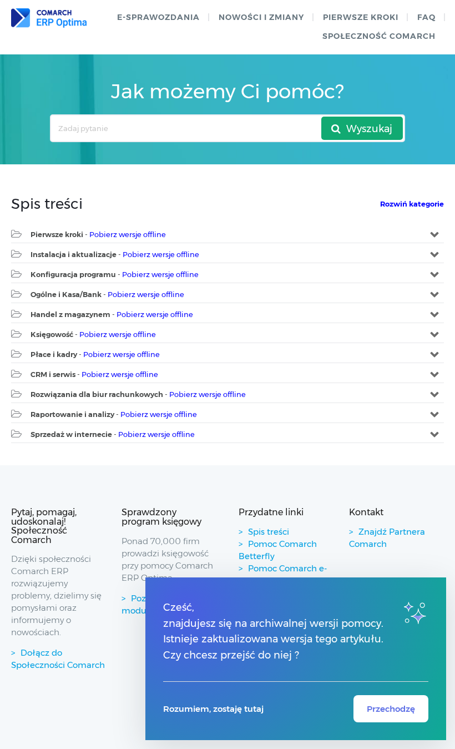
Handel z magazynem (70, 314)
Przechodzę (391, 708)
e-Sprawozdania (158, 17)
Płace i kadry (54, 354)
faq (426, 17)
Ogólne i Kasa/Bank (66, 294)
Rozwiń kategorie (412, 203)
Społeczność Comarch (379, 36)
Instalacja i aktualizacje (74, 254)
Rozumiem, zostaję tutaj (213, 708)
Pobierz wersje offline (127, 234)
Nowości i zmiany (261, 17)
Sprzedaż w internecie (71, 434)
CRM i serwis (53, 374)
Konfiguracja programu (73, 274)
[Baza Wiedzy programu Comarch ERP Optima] (49, 18)
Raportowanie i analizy (72, 414)
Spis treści (268, 531)
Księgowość (52, 334)
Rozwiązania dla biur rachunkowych (97, 394)
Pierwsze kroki (360, 17)
